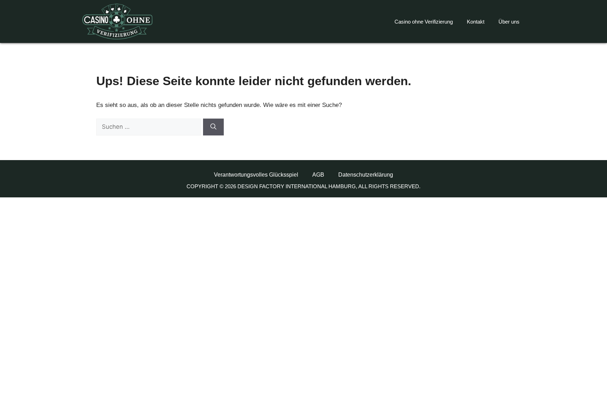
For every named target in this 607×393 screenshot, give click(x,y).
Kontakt (475, 22)
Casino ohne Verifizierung (423, 22)
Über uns (509, 22)
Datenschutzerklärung (365, 175)
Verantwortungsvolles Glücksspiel (256, 175)
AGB (318, 175)
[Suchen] (213, 127)
